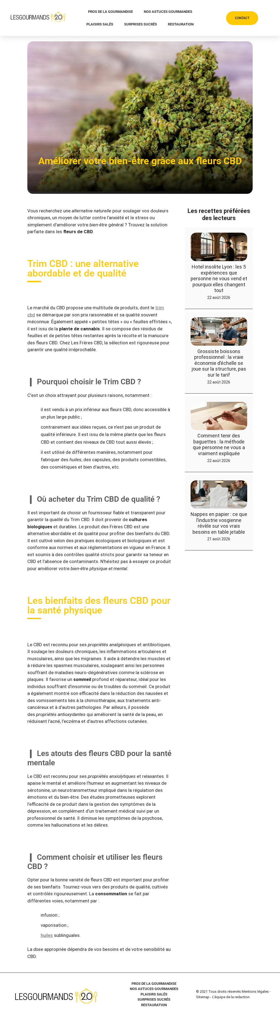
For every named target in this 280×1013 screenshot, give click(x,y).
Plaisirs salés (99, 24)
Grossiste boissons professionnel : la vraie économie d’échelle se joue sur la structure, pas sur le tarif (219, 363)
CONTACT (242, 18)
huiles (47, 935)
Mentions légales (255, 991)
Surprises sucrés (140, 24)
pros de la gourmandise (110, 12)
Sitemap (202, 997)
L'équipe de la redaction (231, 997)
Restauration (181, 24)
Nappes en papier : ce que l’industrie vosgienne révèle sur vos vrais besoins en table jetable (219, 523)
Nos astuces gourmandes (168, 12)
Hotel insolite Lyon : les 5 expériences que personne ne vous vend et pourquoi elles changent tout (219, 278)
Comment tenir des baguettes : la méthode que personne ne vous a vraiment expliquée (219, 444)
